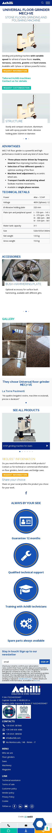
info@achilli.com (25, 679)
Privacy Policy (8, 797)
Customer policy (9, 788)
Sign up (45, 661)
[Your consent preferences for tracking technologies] (47, 828)
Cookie (5, 801)
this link (37, 680)
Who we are (7, 753)
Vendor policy (8, 792)
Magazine (6, 769)
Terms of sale (8, 784)
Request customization (16, 87)
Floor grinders (8, 757)
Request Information (15, 70)
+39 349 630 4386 (14, 729)
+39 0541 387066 (14, 725)
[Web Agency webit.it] (29, 817)
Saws (4, 761)
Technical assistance (11, 780)
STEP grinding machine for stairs (17, 446)
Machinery (6, 765)
